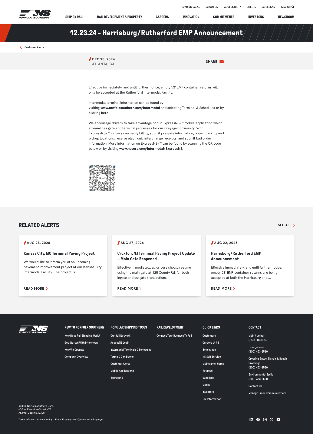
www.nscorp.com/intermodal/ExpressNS (150, 148)
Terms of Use (26, 419)
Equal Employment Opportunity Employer (79, 419)
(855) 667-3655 (257, 340)
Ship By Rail (74, 17)
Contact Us (255, 386)
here (104, 113)
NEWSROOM (286, 17)
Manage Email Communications (267, 393)
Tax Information (211, 399)
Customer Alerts (34, 47)
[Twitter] (271, 419)
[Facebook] (258, 419)
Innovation (191, 17)
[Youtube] (278, 419)
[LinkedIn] (251, 419)
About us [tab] (212, 7)
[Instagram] (265, 419)
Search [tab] (286, 7)
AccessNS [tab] (268, 7)
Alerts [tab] (251, 7)
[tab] (191, 7)
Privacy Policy (44, 419)
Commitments (223, 17)
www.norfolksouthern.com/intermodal (130, 107)
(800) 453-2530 (258, 351)
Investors (256, 17)
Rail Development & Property (119, 17)
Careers (162, 17)
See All (284, 225)
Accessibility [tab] (232, 7)
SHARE (211, 61)
